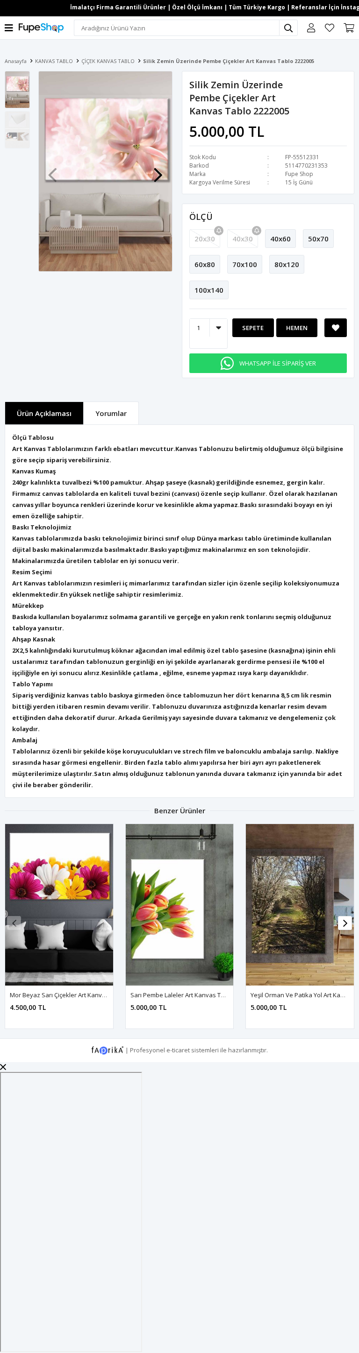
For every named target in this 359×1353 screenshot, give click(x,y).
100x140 (208, 290)
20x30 (204, 238)
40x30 (242, 238)
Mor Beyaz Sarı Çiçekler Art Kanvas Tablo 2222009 (80, 995)
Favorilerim (329, 28)
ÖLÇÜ (201, 216)
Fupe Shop (299, 174)
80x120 (286, 264)
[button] (158, 170)
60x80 (204, 264)
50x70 (318, 238)
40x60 (280, 238)
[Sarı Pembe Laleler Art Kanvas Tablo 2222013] (180, 905)
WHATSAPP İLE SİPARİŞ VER (277, 363)
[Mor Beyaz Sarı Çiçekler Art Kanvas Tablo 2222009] (59, 905)
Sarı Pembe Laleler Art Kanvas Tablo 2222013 (194, 995)
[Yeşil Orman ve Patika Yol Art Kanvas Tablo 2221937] (300, 905)
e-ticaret (178, 1049)
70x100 (244, 264)
